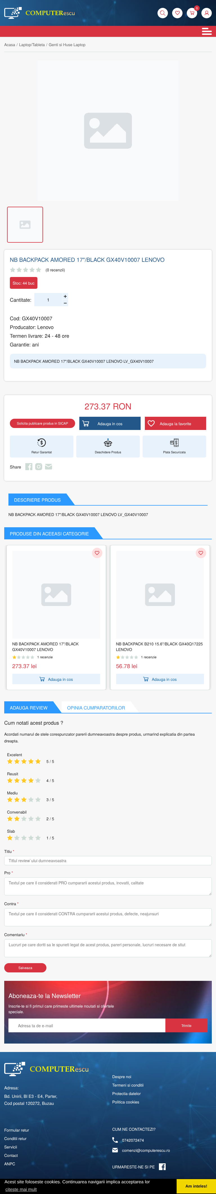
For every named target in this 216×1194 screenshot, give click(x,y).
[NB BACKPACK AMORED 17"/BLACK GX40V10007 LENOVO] (56, 595)
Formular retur (16, 1130)
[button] (206, 13)
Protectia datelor (126, 1093)
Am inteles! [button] (196, 1186)
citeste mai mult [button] (21, 1189)
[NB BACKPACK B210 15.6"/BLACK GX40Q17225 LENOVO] (160, 595)
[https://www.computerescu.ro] (46, 1069)
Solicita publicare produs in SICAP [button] (42, 423)
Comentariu (14, 934)
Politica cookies (125, 1102)
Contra (10, 903)
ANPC (9, 1163)
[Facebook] (28, 468)
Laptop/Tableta (32, 44)
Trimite (186, 1025)
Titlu (8, 851)
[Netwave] (39, 13)
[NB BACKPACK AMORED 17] (108, 130)
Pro (7, 872)
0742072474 (133, 1140)
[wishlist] (177, 13)
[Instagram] (38, 468)
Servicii (10, 1147)
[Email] (48, 468)
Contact (11, 1155)
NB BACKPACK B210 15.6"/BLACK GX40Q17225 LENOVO (159, 646)
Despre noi (121, 1076)
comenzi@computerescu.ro (146, 1150)
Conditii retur (15, 1138)
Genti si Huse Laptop (67, 44)
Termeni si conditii (127, 1085)
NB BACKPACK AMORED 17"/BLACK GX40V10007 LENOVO (45, 646)
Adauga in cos (60, 679)
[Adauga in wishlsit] (97, 553)
